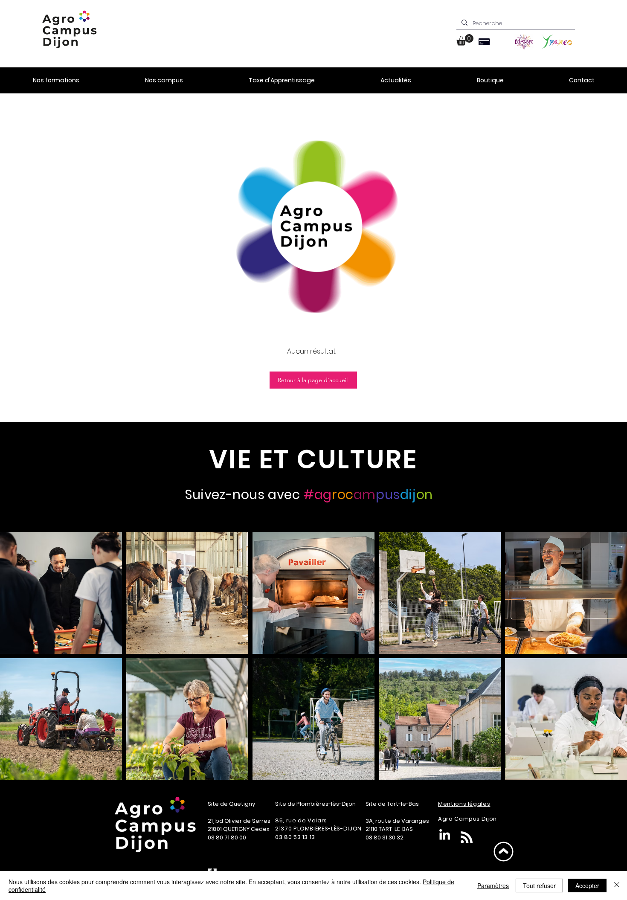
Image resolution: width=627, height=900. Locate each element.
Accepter (587, 885)
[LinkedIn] (444, 835)
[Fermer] (617, 885)
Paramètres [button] (493, 885)
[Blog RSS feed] (467, 837)
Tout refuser (539, 885)
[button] (464, 40)
